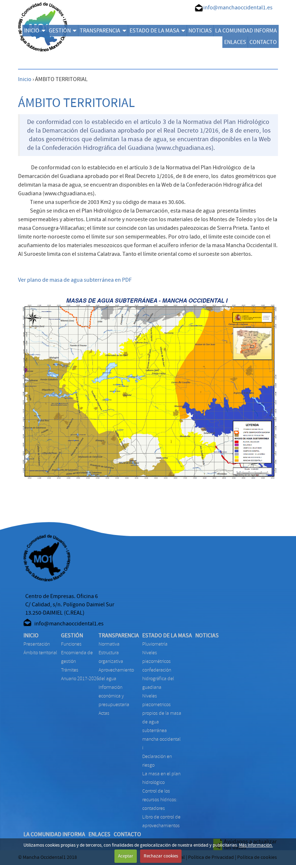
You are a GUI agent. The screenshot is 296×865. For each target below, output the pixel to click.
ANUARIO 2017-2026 (80, 678)
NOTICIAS (200, 30)
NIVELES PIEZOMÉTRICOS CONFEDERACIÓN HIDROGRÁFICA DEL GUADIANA (158, 670)
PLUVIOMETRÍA (154, 644)
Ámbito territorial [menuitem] (40, 653)
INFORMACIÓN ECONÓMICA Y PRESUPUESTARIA (114, 696)
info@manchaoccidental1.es (238, 7)
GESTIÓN (60, 30)
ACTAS (104, 713)
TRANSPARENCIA (100, 30)
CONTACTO (263, 42)
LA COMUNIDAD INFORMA (246, 30)
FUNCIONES (71, 644)
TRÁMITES (69, 670)
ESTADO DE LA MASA (154, 30)
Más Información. (256, 845)
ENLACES (235, 42)
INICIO (31, 30)
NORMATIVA (109, 644)
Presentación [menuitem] (36, 644)
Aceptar (125, 856)
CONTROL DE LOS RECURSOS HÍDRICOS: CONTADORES (159, 799)
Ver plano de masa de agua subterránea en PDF (75, 280)
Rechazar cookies (161, 856)
